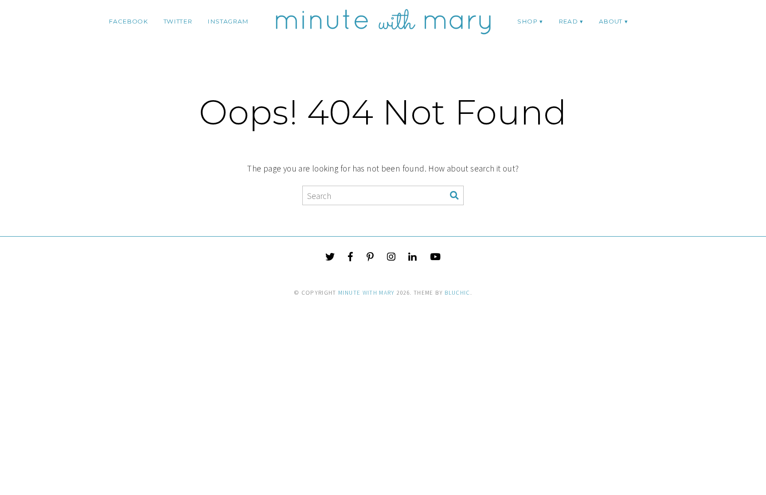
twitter (178, 21)
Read (568, 21)
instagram (228, 21)
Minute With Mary (366, 292)
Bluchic (457, 292)
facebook (128, 21)
